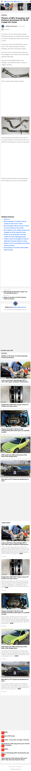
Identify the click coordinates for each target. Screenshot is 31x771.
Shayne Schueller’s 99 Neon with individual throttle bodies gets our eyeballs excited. (15, 430)
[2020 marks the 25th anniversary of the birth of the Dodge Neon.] (15, 444)
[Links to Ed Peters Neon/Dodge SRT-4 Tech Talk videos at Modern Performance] (6, 6)
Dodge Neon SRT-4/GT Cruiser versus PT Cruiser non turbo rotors (20, 8)
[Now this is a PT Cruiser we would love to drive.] (15, 468)
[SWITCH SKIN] (30, 1)
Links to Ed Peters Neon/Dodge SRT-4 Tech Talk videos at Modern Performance (6, 8)
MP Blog (4, 353)
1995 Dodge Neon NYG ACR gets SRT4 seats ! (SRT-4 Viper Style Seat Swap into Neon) (14, 759)
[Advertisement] (15, 99)
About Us (7, 219)
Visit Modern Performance (15, 769)
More (21, 553)
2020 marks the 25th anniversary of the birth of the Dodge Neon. (14, 455)
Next (30, 7)
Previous (0, 7)
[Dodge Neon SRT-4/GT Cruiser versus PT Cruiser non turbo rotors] (20, 6)
